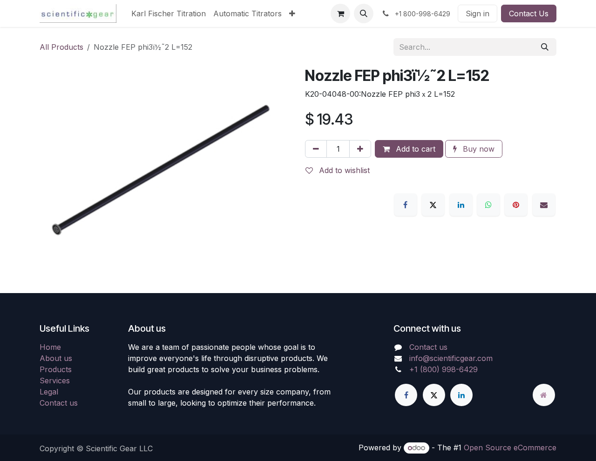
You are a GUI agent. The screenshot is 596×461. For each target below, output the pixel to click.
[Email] (544, 205)
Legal (49, 391)
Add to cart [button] (414, 149)
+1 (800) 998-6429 (443, 369)
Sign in (477, 13)
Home (50, 347)
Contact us (59, 403)
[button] (363, 13)
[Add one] (360, 149)
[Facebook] (405, 205)
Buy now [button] (477, 149)
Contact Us (529, 13)
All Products (61, 47)
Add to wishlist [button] (343, 170)
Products (56, 369)
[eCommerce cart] (340, 13)
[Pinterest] (516, 205)
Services (55, 380)
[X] (433, 205)
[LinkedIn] (461, 205)
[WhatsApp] (488, 205)
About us (56, 358)
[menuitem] (169, 13)
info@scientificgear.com (451, 358)
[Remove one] (316, 149)
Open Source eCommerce (510, 447)
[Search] (544, 47)
